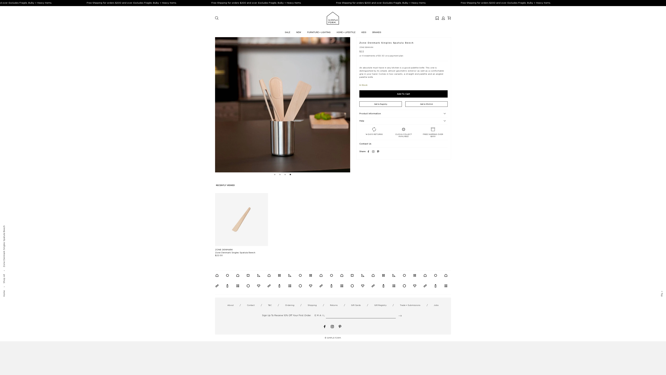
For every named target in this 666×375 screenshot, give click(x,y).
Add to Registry (380, 104)
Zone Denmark (366, 47)
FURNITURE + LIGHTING (319, 32)
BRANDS (376, 32)
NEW (298, 32)
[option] (282, 104)
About (230, 305)
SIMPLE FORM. (334, 338)
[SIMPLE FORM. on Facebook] (324, 326)
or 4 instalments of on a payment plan (381, 56)
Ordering (289, 305)
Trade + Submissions (410, 305)
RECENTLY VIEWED (225, 185)
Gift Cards (356, 305)
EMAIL (320, 315)
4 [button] (290, 175)
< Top (662, 294)
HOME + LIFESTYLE (346, 32)
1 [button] (274, 175)
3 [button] (285, 175)
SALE (287, 32)
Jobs (436, 305)
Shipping (312, 305)
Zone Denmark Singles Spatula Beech (235, 252)
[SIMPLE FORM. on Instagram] (373, 151)
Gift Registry (380, 305)
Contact (251, 305)
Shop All (4, 278)
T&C (270, 305)
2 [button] (280, 175)
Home (4, 293)
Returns (334, 305)
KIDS (363, 32)
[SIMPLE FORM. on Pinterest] (339, 326)
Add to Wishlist (426, 104)
